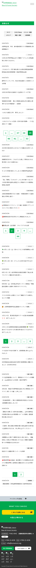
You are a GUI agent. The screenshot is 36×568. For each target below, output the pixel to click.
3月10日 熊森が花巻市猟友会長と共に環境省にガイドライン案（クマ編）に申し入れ (18, 390)
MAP (5, 536)
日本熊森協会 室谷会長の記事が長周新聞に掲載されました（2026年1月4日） (17, 363)
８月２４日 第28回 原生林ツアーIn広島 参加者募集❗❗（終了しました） (17, 317)
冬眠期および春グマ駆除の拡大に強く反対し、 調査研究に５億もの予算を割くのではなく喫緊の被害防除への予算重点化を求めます (17, 439)
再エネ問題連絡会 (7, 548)
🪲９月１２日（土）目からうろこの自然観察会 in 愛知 (18, 250)
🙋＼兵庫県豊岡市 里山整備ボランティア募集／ (16, 307)
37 (18, 133)
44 (18, 236)
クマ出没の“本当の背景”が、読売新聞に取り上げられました (17, 352)
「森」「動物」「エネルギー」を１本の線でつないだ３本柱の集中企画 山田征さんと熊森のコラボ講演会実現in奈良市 (17, 182)
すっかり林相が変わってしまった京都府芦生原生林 (17, 171)
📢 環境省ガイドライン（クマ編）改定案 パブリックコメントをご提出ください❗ (18, 206)
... (12, 133)
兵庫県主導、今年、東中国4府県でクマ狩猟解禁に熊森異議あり (18, 47)
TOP (4, 10)
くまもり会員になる (18, 512)
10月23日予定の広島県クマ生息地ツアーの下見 (16, 92)
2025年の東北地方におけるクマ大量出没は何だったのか (17, 149)
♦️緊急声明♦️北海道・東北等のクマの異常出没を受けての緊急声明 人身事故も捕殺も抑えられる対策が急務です (17, 462)
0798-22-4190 (10, 540)
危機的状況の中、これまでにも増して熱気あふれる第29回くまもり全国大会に (17, 160)
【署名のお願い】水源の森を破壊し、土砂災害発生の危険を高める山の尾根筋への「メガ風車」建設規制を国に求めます (17, 414)
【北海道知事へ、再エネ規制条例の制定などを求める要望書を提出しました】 (17, 401)
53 (27, 138)
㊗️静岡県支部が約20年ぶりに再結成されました (16, 217)
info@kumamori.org (14, 543)
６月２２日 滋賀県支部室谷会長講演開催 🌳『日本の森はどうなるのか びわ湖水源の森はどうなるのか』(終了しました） (18, 329)
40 (9, 138)
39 (30, 133)
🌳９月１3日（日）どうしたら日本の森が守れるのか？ (17, 262)
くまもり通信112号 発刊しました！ (13, 112)
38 (24, 133)
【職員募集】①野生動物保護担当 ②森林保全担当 (17, 484)
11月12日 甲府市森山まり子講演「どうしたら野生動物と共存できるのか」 (18, 59)
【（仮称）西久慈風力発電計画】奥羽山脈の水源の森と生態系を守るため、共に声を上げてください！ (18, 427)
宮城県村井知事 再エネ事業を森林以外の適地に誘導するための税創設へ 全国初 (17, 102)
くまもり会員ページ (22, 548)
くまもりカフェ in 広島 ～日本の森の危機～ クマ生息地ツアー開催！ (18, 122)
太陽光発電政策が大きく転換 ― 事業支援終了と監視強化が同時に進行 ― (17, 195)
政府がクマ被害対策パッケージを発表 (13, 451)
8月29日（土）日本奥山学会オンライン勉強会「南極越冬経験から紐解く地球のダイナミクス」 (18, 285)
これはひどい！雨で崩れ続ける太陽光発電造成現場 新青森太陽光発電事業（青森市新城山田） (18, 70)
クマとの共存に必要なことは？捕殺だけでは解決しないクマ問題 (17, 296)
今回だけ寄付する (16, 517)
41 (15, 138)
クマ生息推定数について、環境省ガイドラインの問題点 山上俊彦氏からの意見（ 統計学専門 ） (18, 378)
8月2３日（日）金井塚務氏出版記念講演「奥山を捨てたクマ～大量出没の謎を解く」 (17, 273)
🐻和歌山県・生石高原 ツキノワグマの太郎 (15, 225)
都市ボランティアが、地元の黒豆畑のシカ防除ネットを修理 (18, 82)
